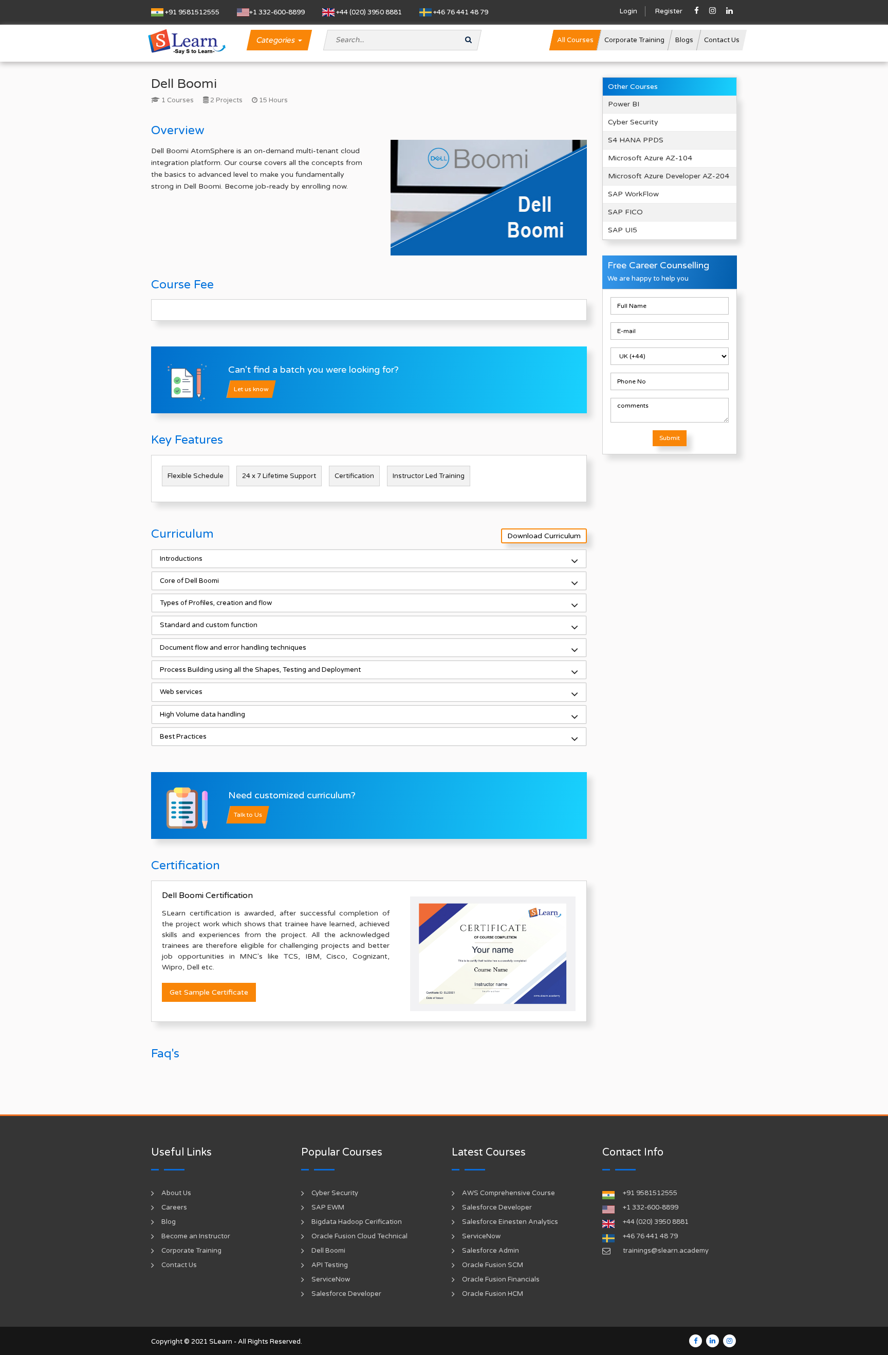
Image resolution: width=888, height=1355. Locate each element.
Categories (276, 40)
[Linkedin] (712, 1340)
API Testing (329, 1265)
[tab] (369, 559)
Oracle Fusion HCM (492, 1294)
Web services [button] (181, 692)
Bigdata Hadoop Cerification (356, 1222)
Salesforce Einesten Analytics (510, 1222)
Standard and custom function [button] (208, 625)
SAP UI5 (622, 230)
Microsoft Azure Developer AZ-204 (668, 176)
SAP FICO (625, 212)
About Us (176, 1193)
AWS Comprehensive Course (508, 1193)
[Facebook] (695, 1340)
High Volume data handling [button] (202, 714)
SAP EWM (327, 1207)
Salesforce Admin (490, 1251)
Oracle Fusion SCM (492, 1265)
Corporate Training (191, 1251)
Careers (174, 1207)
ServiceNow (330, 1279)
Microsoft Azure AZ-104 (650, 158)
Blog (168, 1222)
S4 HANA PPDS (635, 140)
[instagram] (729, 1340)
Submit (669, 438)
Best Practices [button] (183, 737)
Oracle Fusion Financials (501, 1279)
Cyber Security (633, 122)
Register (668, 11)
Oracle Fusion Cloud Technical (359, 1236)
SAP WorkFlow (633, 194)
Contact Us (179, 1265)
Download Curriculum (544, 536)
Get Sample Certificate (209, 992)
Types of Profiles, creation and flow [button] (216, 603)
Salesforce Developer (346, 1294)
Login (628, 11)
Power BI (623, 104)
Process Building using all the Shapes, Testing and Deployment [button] (260, 670)
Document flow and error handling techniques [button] (233, 648)
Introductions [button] (181, 559)
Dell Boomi (328, 1251)
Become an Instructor (195, 1236)
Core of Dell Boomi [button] (189, 581)
